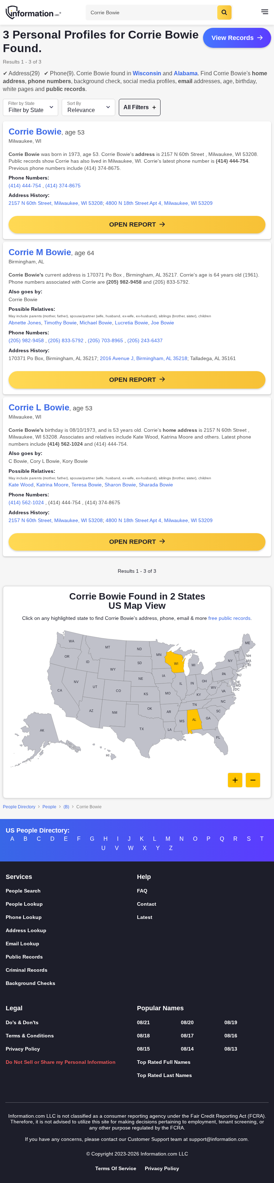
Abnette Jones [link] (25, 322)
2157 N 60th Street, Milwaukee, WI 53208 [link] (56, 203)
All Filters (136, 107)
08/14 (187, 1049)
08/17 (187, 1035)
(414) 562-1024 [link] (26, 502)
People (49, 806)
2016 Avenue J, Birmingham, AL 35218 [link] (143, 358)
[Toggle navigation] (265, 12)
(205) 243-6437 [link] (145, 340)
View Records (233, 37)
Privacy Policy (23, 1049)
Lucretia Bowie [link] (131, 322)
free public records (229, 618)
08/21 (143, 1022)
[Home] (34, 12)
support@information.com (218, 1139)
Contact (146, 904)
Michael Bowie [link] (96, 322)
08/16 (230, 1035)
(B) (66, 806)
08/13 (230, 1049)
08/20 (187, 1022)
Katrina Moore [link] (52, 484)
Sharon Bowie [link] (120, 484)
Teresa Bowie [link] (86, 484)
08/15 (143, 1049)
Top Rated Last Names (164, 1075)
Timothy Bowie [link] (60, 322)
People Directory (19, 806)
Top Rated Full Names (164, 1062)
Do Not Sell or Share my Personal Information (61, 1062)
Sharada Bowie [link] (156, 484)
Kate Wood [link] (21, 484)
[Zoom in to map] (235, 780)
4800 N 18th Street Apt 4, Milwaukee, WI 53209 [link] (159, 203)
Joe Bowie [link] (162, 322)
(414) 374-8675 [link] (63, 185)
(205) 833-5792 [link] (65, 340)
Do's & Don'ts (22, 1022)
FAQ (142, 891)
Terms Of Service (115, 1168)
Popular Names (160, 1008)
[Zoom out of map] (253, 780)
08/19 (230, 1022)
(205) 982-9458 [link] (26, 340)
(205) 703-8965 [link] (105, 340)
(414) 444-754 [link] (25, 185)
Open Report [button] (132, 224)
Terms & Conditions (30, 1035)
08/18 (143, 1035)
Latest (144, 917)
